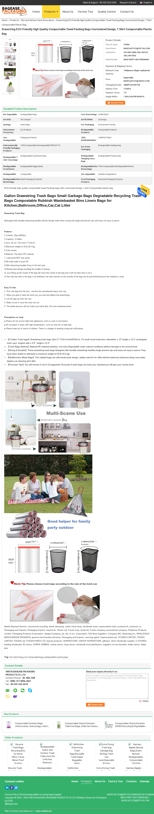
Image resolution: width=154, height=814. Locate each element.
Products (49, 11)
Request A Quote (128, 2)
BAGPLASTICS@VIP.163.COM (135, 800)
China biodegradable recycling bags (36, 794)
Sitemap (144, 781)
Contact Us (127, 11)
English (147, 2)
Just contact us (44, 811)
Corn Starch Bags (16, 657)
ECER (10, 801)
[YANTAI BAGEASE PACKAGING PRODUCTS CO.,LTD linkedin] (7, 787)
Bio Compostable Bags (34, 657)
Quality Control (107, 11)
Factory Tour (85, 11)
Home (36, 11)
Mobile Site (12, 804)
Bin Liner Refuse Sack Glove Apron (37, 20)
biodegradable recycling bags (56, 657)
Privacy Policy (11, 794)
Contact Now (117, 103)
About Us (67, 11)
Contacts (131, 781)
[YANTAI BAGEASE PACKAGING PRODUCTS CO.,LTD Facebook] (11, 787)
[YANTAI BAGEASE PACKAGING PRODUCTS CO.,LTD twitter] (16, 787)
